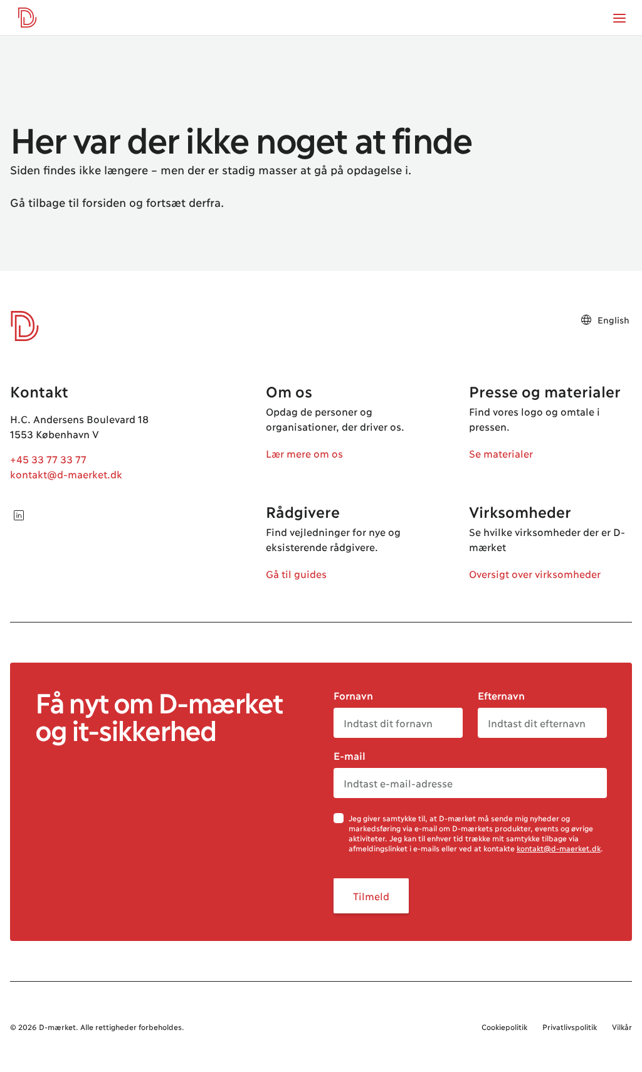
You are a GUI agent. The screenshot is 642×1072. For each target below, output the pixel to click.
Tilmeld (371, 895)
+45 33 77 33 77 (48, 459)
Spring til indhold (59, 36)
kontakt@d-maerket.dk (66, 474)
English (613, 319)
